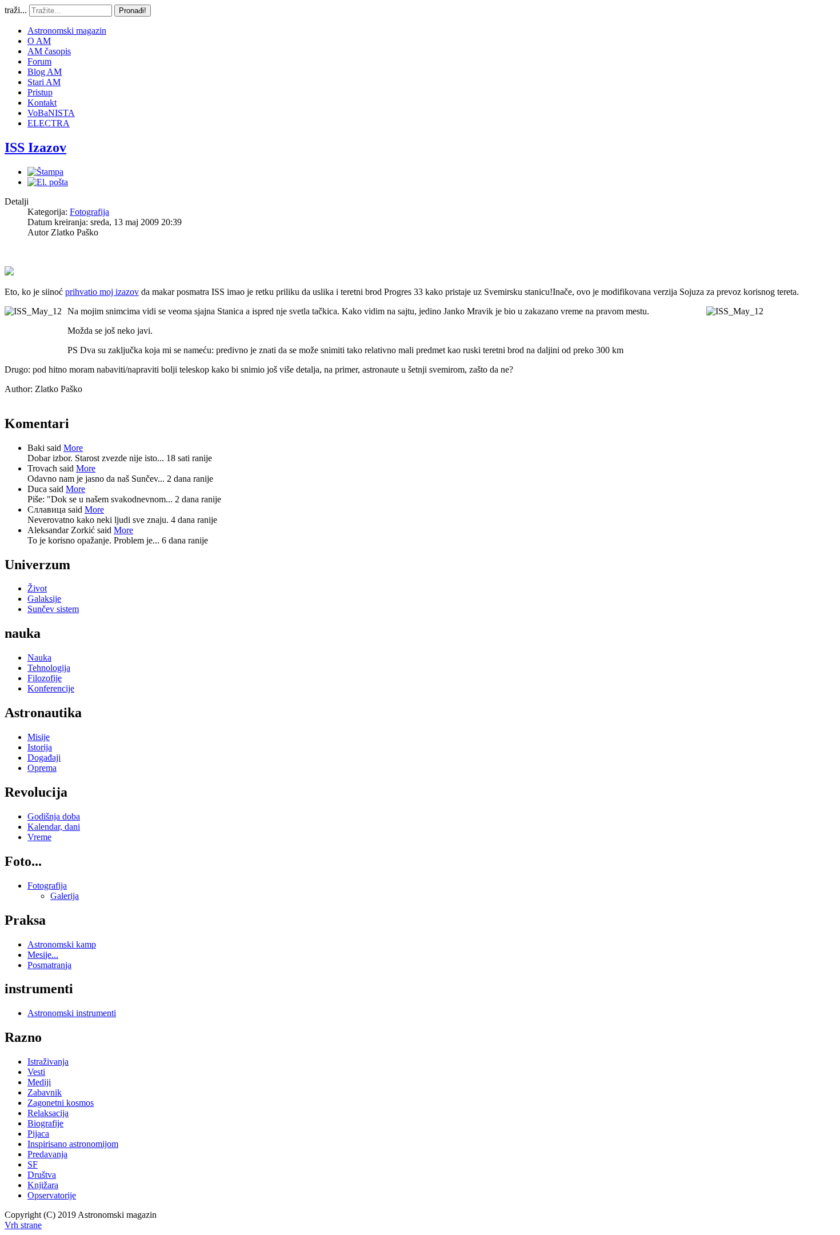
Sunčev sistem (53, 609)
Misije (38, 737)
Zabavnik (44, 1092)
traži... (16, 10)
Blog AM (44, 72)
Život (37, 588)
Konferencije (50, 688)
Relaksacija (48, 1113)
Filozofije (44, 678)
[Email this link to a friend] (47, 182)
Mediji (39, 1082)
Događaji (44, 757)
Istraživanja (48, 1061)
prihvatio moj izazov (102, 292)
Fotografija (89, 212)
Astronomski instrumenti (71, 1013)
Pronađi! (132, 10)
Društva (41, 1175)
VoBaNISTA (51, 113)
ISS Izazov (35, 147)
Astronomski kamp (61, 944)
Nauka (39, 657)
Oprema (42, 768)
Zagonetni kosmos (60, 1103)
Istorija (39, 747)
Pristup (40, 92)
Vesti (36, 1072)
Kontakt (42, 102)
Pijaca (38, 1133)
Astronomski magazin (66, 30)
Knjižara (42, 1185)
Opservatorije (51, 1195)
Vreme (39, 837)
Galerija (64, 896)
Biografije (45, 1123)
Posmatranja (49, 965)
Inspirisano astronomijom (72, 1144)
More (73, 448)
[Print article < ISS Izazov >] (45, 172)
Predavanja (47, 1154)
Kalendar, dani (53, 827)
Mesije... (42, 955)
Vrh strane (23, 1225)
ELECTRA (48, 123)
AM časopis (49, 51)
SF (32, 1164)
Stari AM (44, 82)
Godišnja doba (53, 816)
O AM (39, 41)
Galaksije (44, 598)
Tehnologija (48, 668)
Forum (39, 61)
